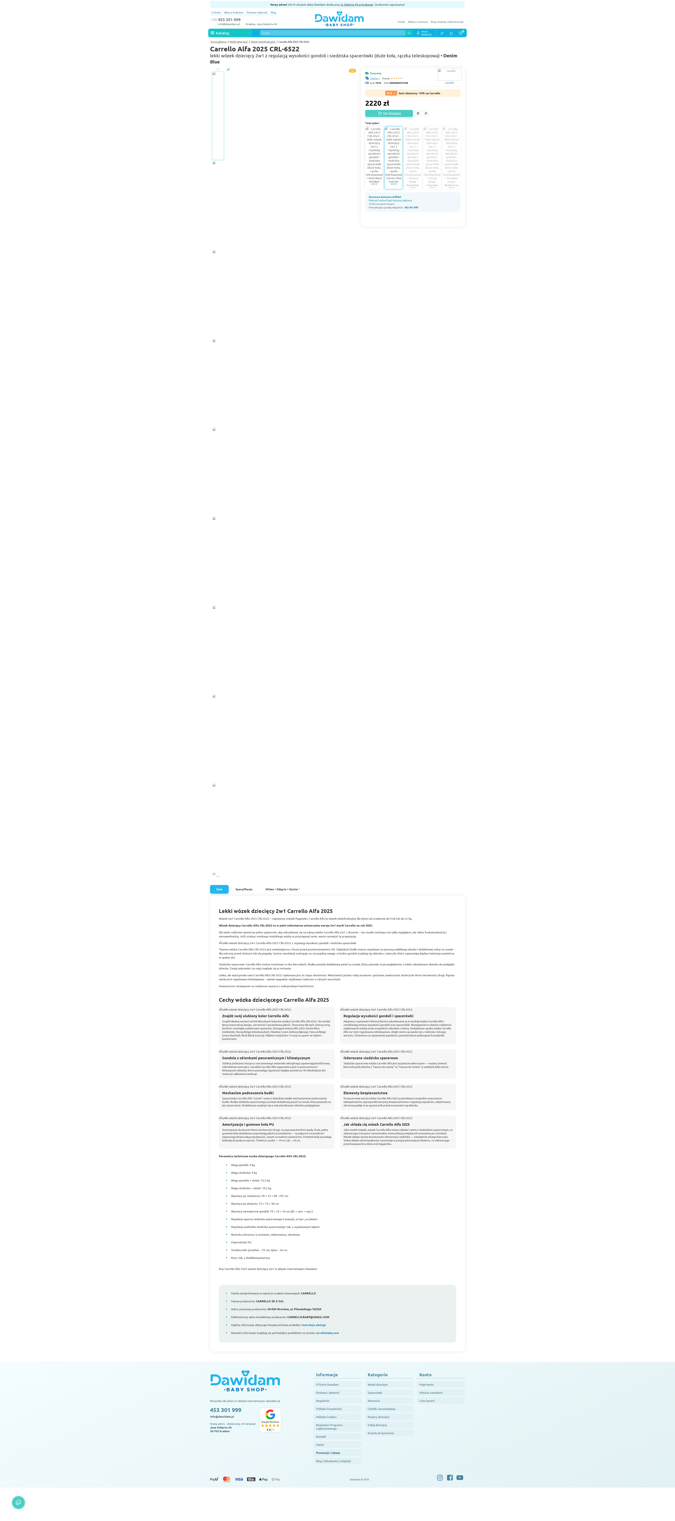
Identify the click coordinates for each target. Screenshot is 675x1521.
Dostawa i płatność (257, 12)
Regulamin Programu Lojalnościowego (329, 1426)
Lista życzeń (427, 1400)
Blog (273, 12)
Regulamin (322, 1400)
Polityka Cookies (326, 1416)
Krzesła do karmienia (381, 1433)
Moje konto (426, 1384)
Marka (320, 1444)
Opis (219, 889)
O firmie (216, 12)
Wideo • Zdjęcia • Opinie (282, 889)
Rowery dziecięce (379, 1416)
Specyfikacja (244, 889)
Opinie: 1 (375, 78)
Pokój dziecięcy (377, 1425)
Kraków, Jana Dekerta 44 (261, 24)
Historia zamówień (431, 1392)
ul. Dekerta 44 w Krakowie (356, 4)
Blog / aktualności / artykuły (333, 1461)
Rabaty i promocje (418, 21)
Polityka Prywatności (329, 1408)
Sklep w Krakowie (233, 12)
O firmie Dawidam (327, 1384)
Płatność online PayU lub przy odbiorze (390, 200)
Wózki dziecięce (378, 1384)
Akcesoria (374, 1400)
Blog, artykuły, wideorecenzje (447, 21)
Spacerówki (375, 1392)
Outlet (401, 21)
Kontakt (321, 1436)
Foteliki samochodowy (382, 1408)
